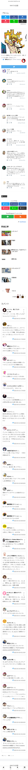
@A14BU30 (22, 132)
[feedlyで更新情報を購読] (7, 216)
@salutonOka (22, 160)
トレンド (5, 196)
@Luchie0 (23, 175)
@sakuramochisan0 (20, 145)
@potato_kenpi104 (21, 73)
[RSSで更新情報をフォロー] (20, 216)
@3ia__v (23, 187)
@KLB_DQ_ (22, 109)
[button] (25, 380)
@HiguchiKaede (21, 122)
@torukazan (22, 84)
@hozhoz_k (22, 98)
